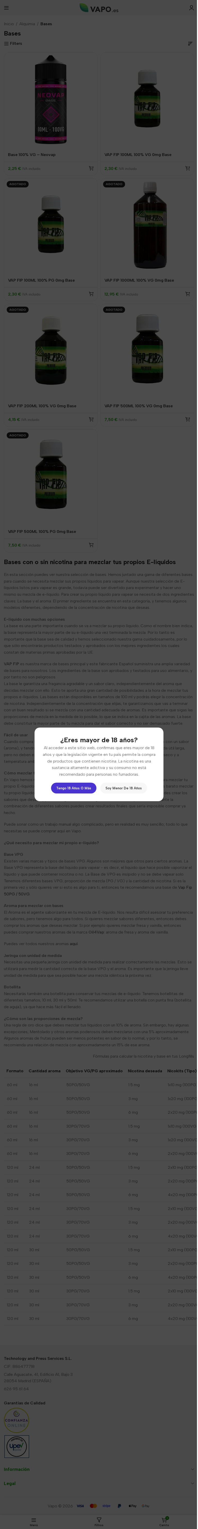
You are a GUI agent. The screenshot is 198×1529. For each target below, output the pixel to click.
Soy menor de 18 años (123, 788)
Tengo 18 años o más (73, 788)
